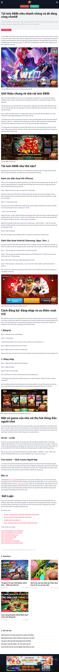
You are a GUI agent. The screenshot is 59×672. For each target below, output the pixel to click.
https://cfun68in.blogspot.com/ (9, 535)
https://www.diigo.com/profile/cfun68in (12, 543)
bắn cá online (12, 479)
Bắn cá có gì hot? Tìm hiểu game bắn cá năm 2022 (17, 517)
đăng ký (14, 549)
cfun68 (20, 42)
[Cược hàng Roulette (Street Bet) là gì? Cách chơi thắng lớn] (14, 602)
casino (4, 549)
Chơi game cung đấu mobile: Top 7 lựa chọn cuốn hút (15, 644)
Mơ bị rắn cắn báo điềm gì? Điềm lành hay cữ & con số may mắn (44, 584)
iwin (25, 549)
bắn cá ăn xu (21, 483)
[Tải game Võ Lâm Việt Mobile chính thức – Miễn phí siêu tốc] (14, 570)
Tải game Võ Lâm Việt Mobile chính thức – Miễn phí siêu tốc (14, 584)
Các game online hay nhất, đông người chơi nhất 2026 (16, 641)
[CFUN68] (29, 2)
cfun (7, 549)
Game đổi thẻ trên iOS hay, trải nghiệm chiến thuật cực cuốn (17, 647)
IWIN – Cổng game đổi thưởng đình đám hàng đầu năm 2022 (20, 523)
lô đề (28, 549)
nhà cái (30, 549)
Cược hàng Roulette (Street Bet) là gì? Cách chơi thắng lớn (14, 616)
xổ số (34, 549)
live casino (26, 219)
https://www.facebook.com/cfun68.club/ (12, 531)
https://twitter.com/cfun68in (9, 537)
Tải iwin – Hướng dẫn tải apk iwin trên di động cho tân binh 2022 (21, 514)
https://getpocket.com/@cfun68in (10, 541)
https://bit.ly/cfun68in (7, 539)
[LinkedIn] (56, 659)
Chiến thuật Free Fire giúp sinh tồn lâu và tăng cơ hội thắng (17, 635)
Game (22, 549)
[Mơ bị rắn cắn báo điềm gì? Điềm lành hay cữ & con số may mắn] (44, 570)
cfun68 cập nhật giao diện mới (12, 520)
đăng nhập (18, 549)
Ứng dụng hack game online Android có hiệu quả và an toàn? (18, 638)
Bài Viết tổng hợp (6, 29)
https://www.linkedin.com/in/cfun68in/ (12, 533)
